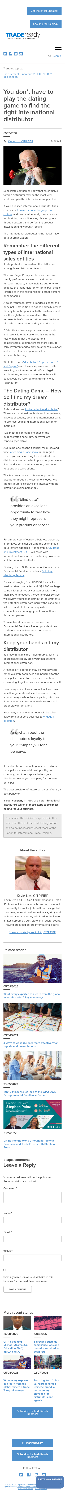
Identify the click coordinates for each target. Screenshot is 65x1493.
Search (57, 56)
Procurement (11, 74)
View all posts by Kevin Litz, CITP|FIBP (33, 932)
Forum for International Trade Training (33, 1487)
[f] (10, 53)
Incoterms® (28, 74)
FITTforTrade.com (32, 1442)
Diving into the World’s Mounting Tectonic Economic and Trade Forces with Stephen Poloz (29, 1144)
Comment (10, 1188)
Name (7, 1213)
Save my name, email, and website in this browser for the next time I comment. (28, 1279)
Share (54, 140)
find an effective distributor (41, 409)
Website (8, 1251)
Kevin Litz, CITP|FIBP (20, 141)
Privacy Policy (41, 1489)
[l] (16, 53)
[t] (5, 53)
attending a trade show (24, 452)
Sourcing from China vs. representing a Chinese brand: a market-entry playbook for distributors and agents (46, 1390)
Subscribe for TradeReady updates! (32, 1412)
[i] (21, 53)
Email (7, 1232)
